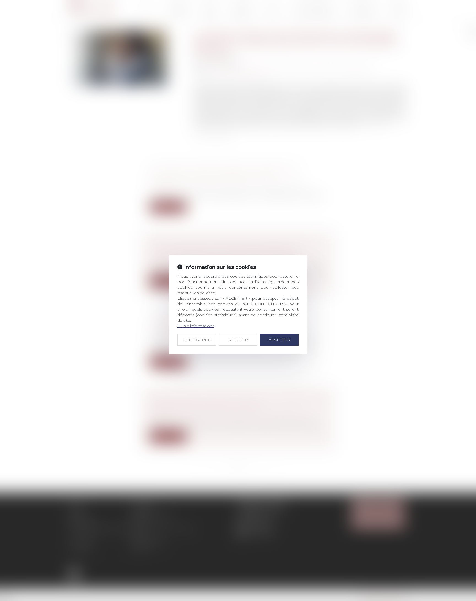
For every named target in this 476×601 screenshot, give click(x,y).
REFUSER (238, 339)
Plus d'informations (195, 325)
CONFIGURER (197, 339)
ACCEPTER (279, 339)
